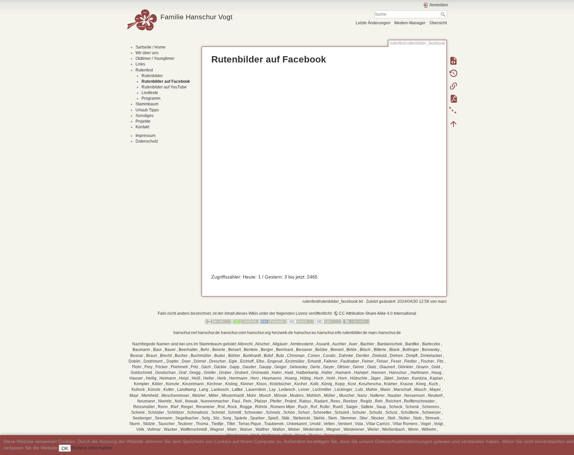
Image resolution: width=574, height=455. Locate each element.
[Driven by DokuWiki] (356, 321)
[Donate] (246, 321)
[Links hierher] (453, 85)
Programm (151, 98)
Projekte (143, 121)
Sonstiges (144, 115)
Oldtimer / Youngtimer (155, 58)
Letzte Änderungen (373, 23)
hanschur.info (329, 332)
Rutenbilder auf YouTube (164, 87)
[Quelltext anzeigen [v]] (453, 60)
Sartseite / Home (150, 47)
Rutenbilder (152, 75)
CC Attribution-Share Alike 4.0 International (377, 313)
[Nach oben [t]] (453, 123)
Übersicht (438, 23)
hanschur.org (259, 332)
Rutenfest (144, 70)
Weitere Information (91, 447)
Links (140, 64)
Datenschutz (147, 141)
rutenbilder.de (354, 332)
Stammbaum (147, 104)
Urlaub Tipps (147, 110)
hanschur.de (209, 332)
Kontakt (142, 127)
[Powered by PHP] (273, 321)
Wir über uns (147, 53)
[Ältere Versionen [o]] (453, 73)
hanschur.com (233, 332)
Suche (443, 14)
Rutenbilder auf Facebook (166, 81)
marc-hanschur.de (384, 332)
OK (64, 448)
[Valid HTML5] (301, 321)
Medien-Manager (410, 23)
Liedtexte (150, 92)
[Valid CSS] (328, 321)
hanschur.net (185, 332)
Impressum (145, 135)
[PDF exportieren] (453, 98)
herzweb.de (282, 332)
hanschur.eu (305, 332)
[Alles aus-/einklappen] (453, 111)
